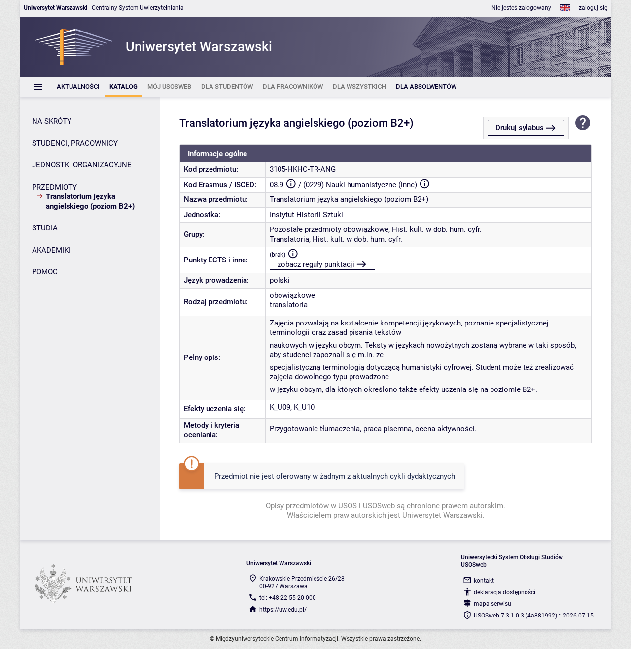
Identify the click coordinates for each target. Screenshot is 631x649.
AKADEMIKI (51, 250)
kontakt (484, 580)
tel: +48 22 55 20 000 (287, 597)
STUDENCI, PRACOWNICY (75, 143)
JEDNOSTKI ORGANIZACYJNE (82, 165)
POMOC (45, 271)
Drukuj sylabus (519, 127)
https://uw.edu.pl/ (283, 609)
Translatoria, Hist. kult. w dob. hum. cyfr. (336, 239)
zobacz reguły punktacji (316, 264)
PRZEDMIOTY (54, 187)
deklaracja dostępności (504, 592)
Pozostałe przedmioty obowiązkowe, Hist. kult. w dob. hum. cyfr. (376, 229)
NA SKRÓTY (51, 121)
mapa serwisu (492, 603)
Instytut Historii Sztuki (306, 214)
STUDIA (45, 228)
